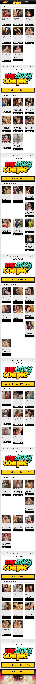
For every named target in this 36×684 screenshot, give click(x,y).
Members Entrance (6, 677)
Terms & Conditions (16, 679)
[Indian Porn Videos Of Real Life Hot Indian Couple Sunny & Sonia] (18, 152)
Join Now (11, 677)
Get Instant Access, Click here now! (18, 90)
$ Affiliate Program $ (29, 677)
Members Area (26, 1)
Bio (17, 1)
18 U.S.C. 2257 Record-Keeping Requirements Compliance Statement (18, 678)
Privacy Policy (21, 679)
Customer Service (16, 677)
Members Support (22, 677)
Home (14, 1)
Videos (21, 1)
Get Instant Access (17, 3)
